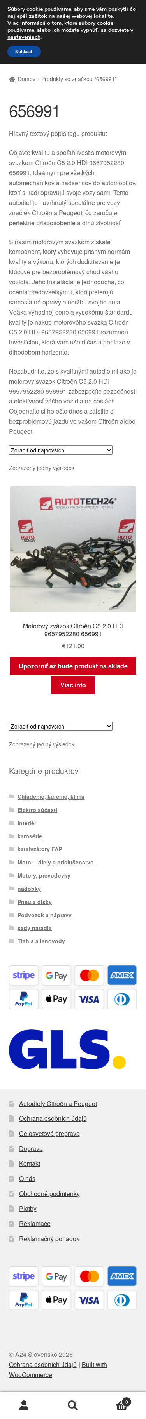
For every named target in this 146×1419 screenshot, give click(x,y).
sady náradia (35, 928)
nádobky (29, 888)
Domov (26, 79)
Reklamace (35, 1223)
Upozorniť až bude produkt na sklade (73, 665)
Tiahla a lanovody (41, 941)
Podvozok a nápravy (45, 915)
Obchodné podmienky (49, 1193)
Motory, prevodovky (44, 875)
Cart (112, 1399)
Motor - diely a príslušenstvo (56, 862)
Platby (28, 1208)
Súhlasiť (24, 52)
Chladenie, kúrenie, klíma (51, 796)
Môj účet (24, 1406)
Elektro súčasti (37, 810)
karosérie (30, 836)
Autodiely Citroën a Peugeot (58, 1103)
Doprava (31, 1148)
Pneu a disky (35, 902)
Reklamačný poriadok (49, 1238)
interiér (27, 823)
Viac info (73, 684)
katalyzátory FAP (40, 849)
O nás (27, 1178)
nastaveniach (23, 37)
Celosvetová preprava (49, 1133)
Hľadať (73, 1406)
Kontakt (29, 1163)
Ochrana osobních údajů (53, 1118)
